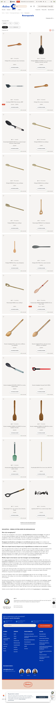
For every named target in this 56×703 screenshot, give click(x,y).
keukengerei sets (27, 574)
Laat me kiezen (11, 700)
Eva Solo (16, 651)
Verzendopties (27, 641)
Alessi (15, 636)
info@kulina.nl (8, 669)
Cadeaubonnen (42, 636)
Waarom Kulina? (43, 654)
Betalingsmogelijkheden (29, 639)
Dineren (5, 636)
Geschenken (51, 9)
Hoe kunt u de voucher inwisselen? (44, 657)
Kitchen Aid (16, 640)
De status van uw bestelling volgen (45, 652)
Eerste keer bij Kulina (44, 638)
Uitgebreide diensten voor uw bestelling (31, 637)
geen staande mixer (10, 560)
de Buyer (45, 580)
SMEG (15, 638)
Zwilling (15, 647)
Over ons (41, 660)
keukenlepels (36, 589)
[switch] (52, 698)
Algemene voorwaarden (29, 644)
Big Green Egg (17, 642)
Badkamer (5, 644)
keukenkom (5, 561)
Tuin (4, 641)
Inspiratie (37, 9)
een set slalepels (32, 554)
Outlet (4, 650)
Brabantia (9, 581)
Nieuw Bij (44, 9)
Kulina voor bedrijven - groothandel (44, 643)
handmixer (11, 561)
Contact (26, 648)
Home (4, 648)
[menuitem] (3, 10)
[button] (28, 27)
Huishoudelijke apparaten (6, 639)
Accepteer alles (42, 697)
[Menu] (54, 691)
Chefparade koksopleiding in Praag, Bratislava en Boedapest (45, 647)
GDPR (25, 646)
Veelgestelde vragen (43, 640)
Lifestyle (5, 646)
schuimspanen (45, 589)
